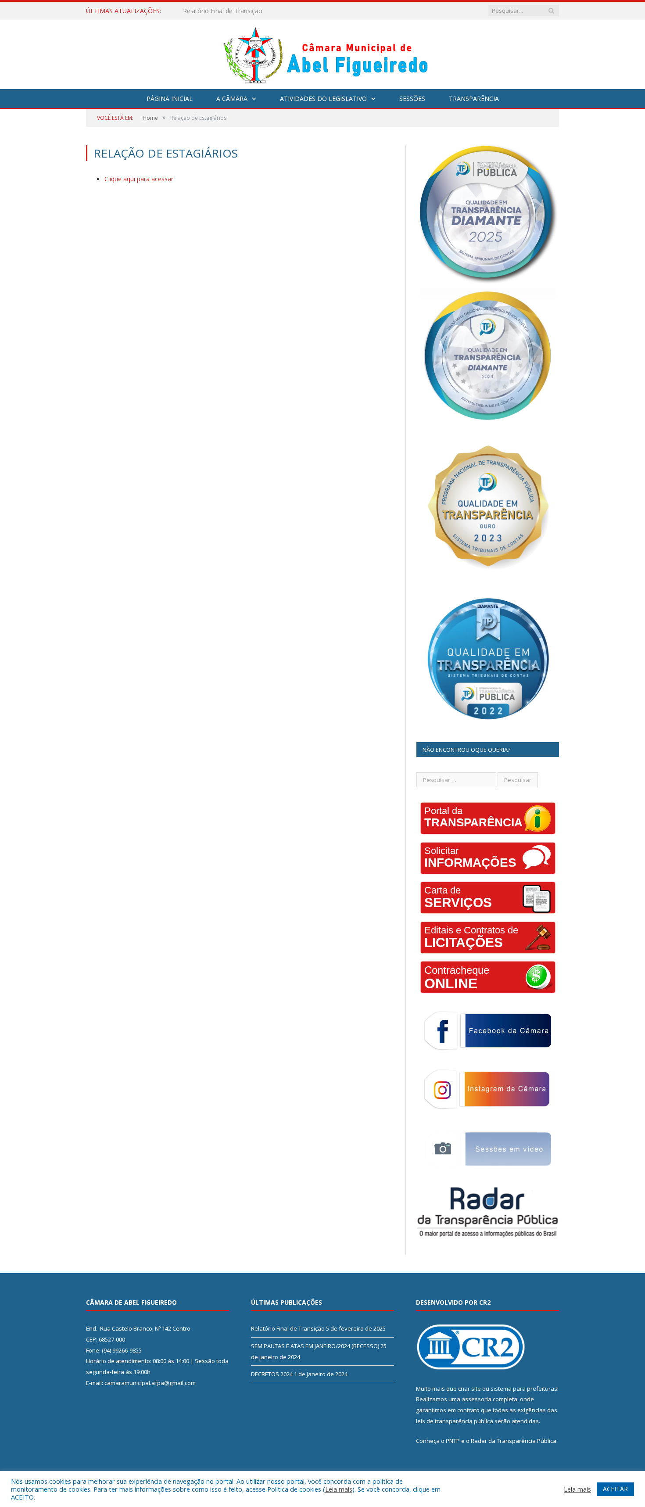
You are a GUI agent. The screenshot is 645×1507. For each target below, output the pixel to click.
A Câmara (231, 98)
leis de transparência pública (454, 1421)
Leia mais (338, 1489)
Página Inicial (170, 98)
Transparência (474, 98)
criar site (469, 1388)
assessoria (476, 1399)
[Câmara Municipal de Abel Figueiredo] (322, 52)
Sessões (412, 98)
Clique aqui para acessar (138, 179)
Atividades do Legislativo (323, 98)
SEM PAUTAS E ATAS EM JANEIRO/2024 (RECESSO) (256, 11)
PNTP (453, 1441)
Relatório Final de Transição (288, 1328)
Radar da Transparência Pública (513, 1441)
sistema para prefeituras (524, 1388)
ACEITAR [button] (615, 1489)
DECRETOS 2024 (272, 1374)
